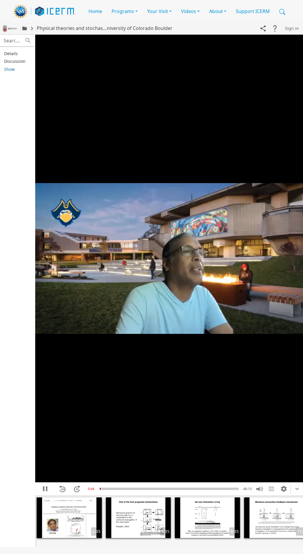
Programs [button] (123, 11)
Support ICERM (253, 11)
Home (95, 11)
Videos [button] (188, 11)
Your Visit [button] (157, 11)
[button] (282, 11)
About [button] (216, 11)
